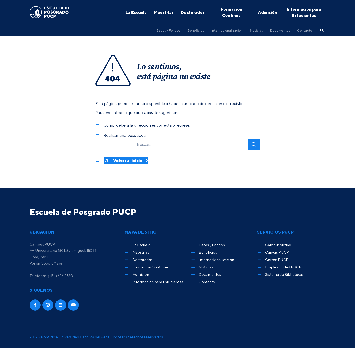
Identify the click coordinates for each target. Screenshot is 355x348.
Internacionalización (227, 30)
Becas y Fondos (168, 30)
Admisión (267, 12)
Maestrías (164, 12)
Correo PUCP (276, 260)
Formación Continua (231, 12)
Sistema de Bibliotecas (284, 274)
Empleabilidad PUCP (283, 267)
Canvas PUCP (277, 252)
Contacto (304, 30)
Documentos (280, 30)
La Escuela (136, 12)
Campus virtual (278, 245)
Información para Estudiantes (304, 12)
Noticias (256, 30)
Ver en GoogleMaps (46, 263)
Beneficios (195, 30)
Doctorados (193, 12)
